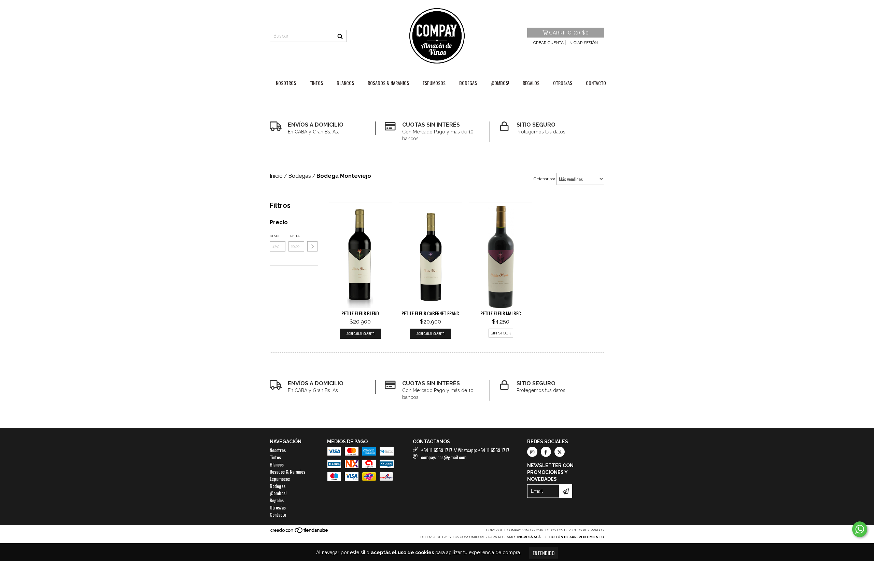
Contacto (596, 82)
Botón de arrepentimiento (576, 537)
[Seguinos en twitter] (559, 452)
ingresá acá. (529, 537)
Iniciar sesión (583, 42)
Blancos (345, 82)
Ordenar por (544, 178)
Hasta (294, 236)
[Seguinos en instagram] (532, 452)
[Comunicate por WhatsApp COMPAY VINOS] (859, 529)
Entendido (543, 553)
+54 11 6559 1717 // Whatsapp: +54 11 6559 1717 (465, 450)
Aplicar (312, 246)
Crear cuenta (548, 42)
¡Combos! (500, 82)
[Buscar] (340, 36)
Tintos (316, 82)
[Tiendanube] (299, 532)
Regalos (531, 82)
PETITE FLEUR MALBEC (500, 313)
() (569, 32)
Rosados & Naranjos (388, 82)
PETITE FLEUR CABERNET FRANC (430, 313)
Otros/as (562, 82)
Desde (275, 236)
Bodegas (468, 82)
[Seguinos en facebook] (546, 452)
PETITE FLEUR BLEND (360, 313)
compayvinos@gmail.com (443, 457)
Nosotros (286, 82)
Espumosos (434, 82)
